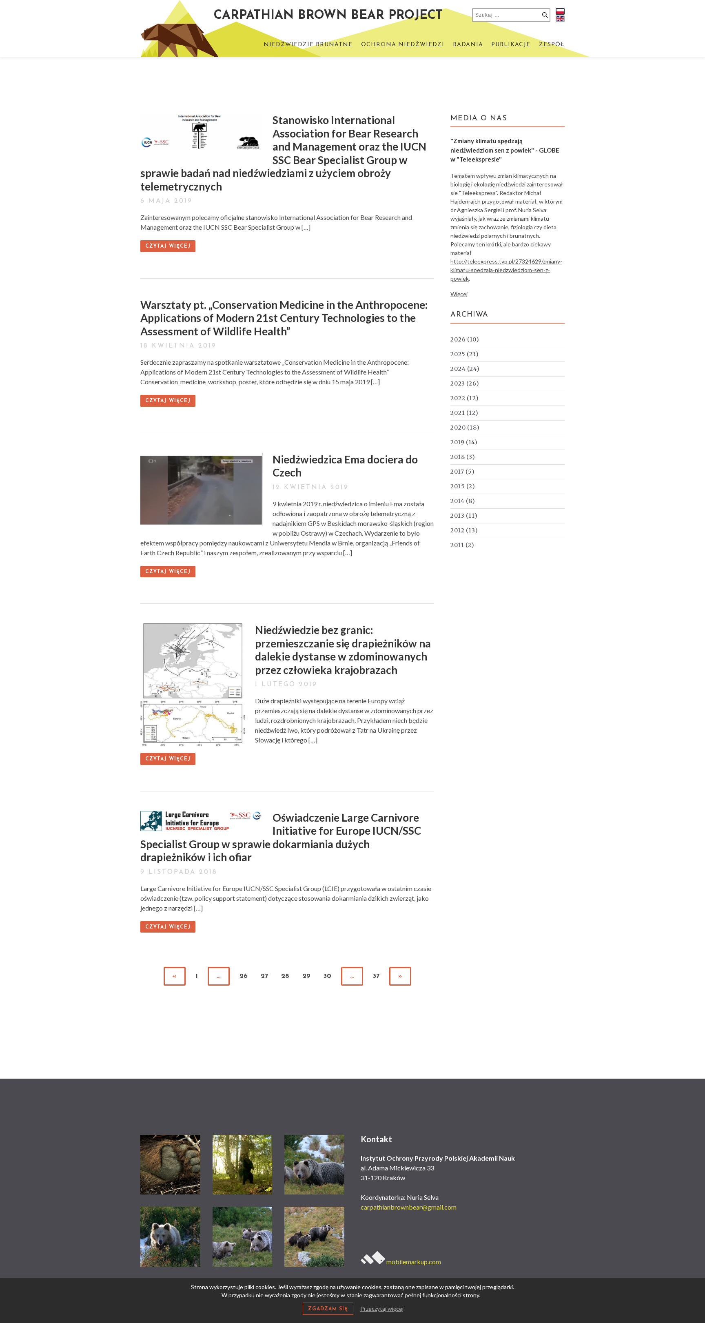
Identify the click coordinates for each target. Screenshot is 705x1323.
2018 (462, 457)
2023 (464, 383)
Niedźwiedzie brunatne (308, 45)
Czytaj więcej (168, 246)
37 (376, 976)
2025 (464, 354)
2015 (462, 486)
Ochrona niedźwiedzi (402, 45)
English (560, 18)
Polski (560, 11)
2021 (464, 413)
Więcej (459, 293)
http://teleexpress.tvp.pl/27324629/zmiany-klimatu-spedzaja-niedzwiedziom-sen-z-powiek (506, 270)
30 (327, 976)
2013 (464, 515)
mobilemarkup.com (413, 1261)
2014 (462, 501)
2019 (464, 442)
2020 (465, 427)
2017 (462, 471)
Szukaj (545, 15)
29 (306, 976)
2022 (464, 398)
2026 (464, 339)
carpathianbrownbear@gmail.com (409, 1207)
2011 (462, 545)
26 (243, 976)
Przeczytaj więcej (381, 1308)
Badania (468, 45)
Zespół (552, 45)
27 (264, 976)
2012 (464, 530)
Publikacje (510, 45)
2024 (465, 368)
